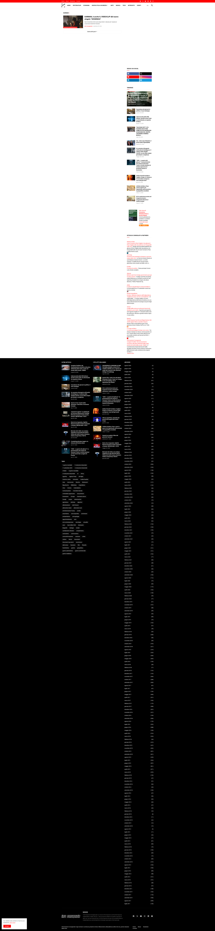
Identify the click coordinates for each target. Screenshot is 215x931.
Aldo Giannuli (142, 210)
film (79, 545)
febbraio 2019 (138, 631)
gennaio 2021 (138, 563)
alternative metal (67, 508)
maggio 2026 (138, 371)
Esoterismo (65, 496)
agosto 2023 (138, 470)
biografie (65, 528)
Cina (64, 488)
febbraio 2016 (138, 739)
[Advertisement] (139, 37)
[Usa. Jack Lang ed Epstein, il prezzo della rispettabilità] (131, 143)
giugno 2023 (138, 476)
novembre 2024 (138, 425)
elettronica (65, 545)
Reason (129, 318)
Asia (64, 482)
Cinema (69, 488)
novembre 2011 (138, 891)
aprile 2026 (138, 374)
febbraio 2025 (138, 416)
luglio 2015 (138, 760)
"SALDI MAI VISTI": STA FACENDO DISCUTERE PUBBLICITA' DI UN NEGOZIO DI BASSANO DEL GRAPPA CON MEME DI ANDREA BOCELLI (143, 131)
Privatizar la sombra (132, 268)
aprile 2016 (138, 733)
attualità (85, 522)
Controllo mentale (77, 490)
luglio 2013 (138, 832)
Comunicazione (67, 490)
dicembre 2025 (138, 386)
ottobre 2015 (138, 751)
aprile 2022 (138, 518)
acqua (70, 499)
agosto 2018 (138, 649)
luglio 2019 (138, 616)
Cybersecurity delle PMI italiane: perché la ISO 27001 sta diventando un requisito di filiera (144, 119)
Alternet (129, 273)
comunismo (66, 533)
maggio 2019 (138, 622)
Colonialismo (77, 488)
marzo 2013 (138, 844)
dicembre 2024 (138, 422)
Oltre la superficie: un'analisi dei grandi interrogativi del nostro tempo (111, 419)
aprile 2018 (138, 661)
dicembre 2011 (138, 888)
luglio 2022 (138, 509)
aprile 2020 (138, 589)
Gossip (64, 499)
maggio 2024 (138, 443)
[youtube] (145, 1)
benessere (81, 525)
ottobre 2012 (138, 859)
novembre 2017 (138, 676)
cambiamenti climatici (68, 530)
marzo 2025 (138, 413)
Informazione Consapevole (134, 340)
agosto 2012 (138, 865)
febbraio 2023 (138, 488)
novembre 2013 (138, 820)
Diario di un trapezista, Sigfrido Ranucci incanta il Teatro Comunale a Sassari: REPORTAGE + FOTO (80, 423)
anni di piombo (75, 513)
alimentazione (66, 505)
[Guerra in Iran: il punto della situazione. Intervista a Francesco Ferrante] (66, 405)
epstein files (77, 5)
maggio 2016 (138, 730)
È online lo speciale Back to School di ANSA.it (138, 286)
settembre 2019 (138, 610)
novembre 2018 (138, 640)
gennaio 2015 (138, 778)
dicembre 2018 (138, 637)
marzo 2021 (138, 557)
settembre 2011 (138, 897)
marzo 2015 (138, 772)
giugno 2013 (138, 835)
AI (77, 473)
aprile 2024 (138, 446)
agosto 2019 (138, 613)
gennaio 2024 (138, 455)
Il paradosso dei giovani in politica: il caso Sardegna (143, 110)
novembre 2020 (138, 569)
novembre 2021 (138, 533)
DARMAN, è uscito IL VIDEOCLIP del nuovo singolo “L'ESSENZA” (101, 18)
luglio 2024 (138, 437)
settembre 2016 (138, 718)
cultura (64, 539)
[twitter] (142, 1)
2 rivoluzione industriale (81, 468)
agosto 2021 (138, 542)
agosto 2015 (138, 757)
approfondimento (67, 519)
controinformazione (68, 536)
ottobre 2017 (138, 679)
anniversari (84, 513)
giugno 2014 (138, 799)
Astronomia (70, 482)
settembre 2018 (138, 646)
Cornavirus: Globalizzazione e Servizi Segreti (144, 213)
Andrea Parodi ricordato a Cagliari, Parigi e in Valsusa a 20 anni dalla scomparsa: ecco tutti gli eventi (144, 178)
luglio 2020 (138, 580)
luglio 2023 (138, 473)
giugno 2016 (138, 727)
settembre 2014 (138, 790)
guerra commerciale (80, 550)
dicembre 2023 (138, 458)
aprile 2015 (138, 769)
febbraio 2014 (138, 811)
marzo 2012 (138, 880)
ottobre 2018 (138, 643)
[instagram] (146, 77)
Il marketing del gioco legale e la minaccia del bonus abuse (79, 442)
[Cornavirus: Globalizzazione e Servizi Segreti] (133, 210)
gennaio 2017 (138, 706)
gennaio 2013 (138, 850)
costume (77, 536)
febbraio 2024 (138, 452)
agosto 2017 (138, 685)
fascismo (73, 545)
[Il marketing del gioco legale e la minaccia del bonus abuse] (66, 443)
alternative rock (78, 508)
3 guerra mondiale (73, 470)
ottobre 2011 (138, 894)
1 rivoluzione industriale (80, 465)
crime (83, 536)
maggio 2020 (138, 586)
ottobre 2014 (138, 787)
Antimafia (75, 479)
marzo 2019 (138, 628)
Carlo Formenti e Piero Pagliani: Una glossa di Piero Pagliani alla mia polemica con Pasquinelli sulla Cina (139, 245)
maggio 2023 (138, 479)
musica (118, 5)
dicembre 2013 (138, 817)
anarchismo (66, 513)
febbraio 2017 (138, 703)
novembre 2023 (138, 461)
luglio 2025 (138, 401)
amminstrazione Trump (69, 510)
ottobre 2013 (138, 823)
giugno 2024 (138, 440)
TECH (124, 5)
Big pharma (66, 485)
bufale (77, 528)
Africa (82, 473)
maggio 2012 (138, 873)
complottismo (80, 530)
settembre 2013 (138, 826)
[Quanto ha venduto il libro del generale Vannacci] (97, 437)
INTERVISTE (131, 5)
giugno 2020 (138, 584)
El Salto (129, 266)
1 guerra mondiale (67, 465)
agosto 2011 (138, 900)
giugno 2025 (138, 404)
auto (64, 525)
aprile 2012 (138, 876)
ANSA (128, 285)
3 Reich (64, 470)
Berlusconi (85, 482)
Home (63, 1)
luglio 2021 (138, 545)
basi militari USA (71, 525)
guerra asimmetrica (68, 550)
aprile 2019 (138, 625)
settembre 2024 (138, 431)
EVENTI (139, 5)
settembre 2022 (138, 503)
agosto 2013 (138, 829)
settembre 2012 (138, 862)
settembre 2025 (138, 395)
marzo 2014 (138, 808)
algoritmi (80, 502)
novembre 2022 (138, 497)
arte (75, 519)
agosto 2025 (138, 398)
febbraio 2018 (138, 667)
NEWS (69, 5)
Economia (86, 5)
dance (70, 539)
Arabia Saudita (84, 479)
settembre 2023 (138, 467)
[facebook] (140, 1)
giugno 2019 (138, 619)
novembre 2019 (138, 604)
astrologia (78, 522)
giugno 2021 (138, 548)
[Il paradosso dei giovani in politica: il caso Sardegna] (131, 111)
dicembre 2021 (138, 530)
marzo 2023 (138, 485)
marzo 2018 (138, 664)
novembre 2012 (138, 856)
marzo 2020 (138, 593)
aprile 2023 (138, 482)
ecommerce (79, 542)
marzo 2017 (138, 700)
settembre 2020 (138, 575)
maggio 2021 (138, 551)
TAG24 (128, 307)
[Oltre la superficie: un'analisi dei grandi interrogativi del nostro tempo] (97, 419)
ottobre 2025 (138, 392)
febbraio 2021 (138, 560)
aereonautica (77, 499)
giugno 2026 (138, 368)
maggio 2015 (138, 766)
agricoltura (65, 502)
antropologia (75, 516)
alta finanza (75, 505)
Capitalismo (82, 485)
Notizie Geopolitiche (132, 293)
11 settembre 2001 (67, 468)
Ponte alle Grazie (143, 222)
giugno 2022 (138, 512)
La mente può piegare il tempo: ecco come (138, 330)
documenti (77, 539)
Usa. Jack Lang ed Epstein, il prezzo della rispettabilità (143, 141)
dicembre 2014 (138, 781)
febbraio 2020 (138, 595)
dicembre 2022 (138, 494)
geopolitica (80, 548)
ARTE (112, 5)
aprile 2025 (138, 410)
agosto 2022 (138, 506)
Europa (73, 496)
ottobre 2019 (138, 607)
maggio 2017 (138, 694)
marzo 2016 (138, 736)
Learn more (12, 922)
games (73, 548)
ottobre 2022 (138, 500)
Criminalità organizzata (69, 493)
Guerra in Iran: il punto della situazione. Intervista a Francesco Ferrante (80, 404)
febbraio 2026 (138, 380)
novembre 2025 (138, 389)
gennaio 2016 (138, 742)
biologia (72, 528)
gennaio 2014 (138, 814)
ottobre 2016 (138, 715)
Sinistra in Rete (131, 241)
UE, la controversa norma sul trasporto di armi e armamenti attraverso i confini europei (143, 199)
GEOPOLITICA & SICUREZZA (99, 5)
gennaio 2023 (138, 491)
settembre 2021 (138, 539)
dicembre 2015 (138, 745)
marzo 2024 (138, 449)
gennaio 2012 (138, 885)
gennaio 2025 (138, 419)
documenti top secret (68, 542)
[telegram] (148, 1)
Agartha (65, 476)
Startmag (129, 255)
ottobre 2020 (138, 572)
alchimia (73, 502)
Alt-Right (81, 476)
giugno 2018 (138, 655)
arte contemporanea (68, 522)
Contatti (78, 1)
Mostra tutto (130, 353)
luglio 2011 (138, 903)
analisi (78, 510)
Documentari (80, 493)
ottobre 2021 (138, 536)
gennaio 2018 (138, 670)
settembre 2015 (138, 754)
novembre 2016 (138, 712)
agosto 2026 (138, 365)
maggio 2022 (138, 515)
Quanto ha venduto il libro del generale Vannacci (110, 436)
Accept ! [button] (7, 926)
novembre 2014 (138, 784)
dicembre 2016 (138, 709)
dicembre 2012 (138, 853)
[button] (147, 5)
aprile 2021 (138, 554)
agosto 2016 (138, 721)
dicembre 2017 (138, 673)
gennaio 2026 (138, 383)
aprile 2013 (138, 841)
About (67, 1)
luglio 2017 (138, 688)
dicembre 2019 (138, 601)
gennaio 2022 (138, 527)
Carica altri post (91, 31)
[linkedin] (150, 1)
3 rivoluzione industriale (69, 473)
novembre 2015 (138, 748)
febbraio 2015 (138, 775)
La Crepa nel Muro (131, 328)
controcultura (74, 533)
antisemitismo (66, 516)
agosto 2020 (138, 578)
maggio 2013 (138, 838)
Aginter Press (72, 476)
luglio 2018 (138, 652)
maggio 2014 (138, 802)
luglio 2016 (138, 724)
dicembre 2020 (138, 566)
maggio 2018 (138, 658)
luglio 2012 (138, 868)
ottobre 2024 (138, 428)
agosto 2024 (138, 434)
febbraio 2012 (138, 882)
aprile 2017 (138, 697)
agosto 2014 (138, 793)
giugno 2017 (138, 691)
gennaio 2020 (138, 598)
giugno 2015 (138, 763)
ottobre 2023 (138, 464)
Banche (78, 482)
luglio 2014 (138, 796)
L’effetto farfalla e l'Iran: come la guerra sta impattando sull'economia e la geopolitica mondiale (143, 188)
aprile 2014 (138, 805)
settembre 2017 (138, 682)
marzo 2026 (138, 377)
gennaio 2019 (138, 634)
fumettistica (66, 548)
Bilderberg (73, 485)
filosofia (84, 545)
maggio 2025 (138, 407)
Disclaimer (72, 1)
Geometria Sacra (81, 496)
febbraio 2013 (138, 847)
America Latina (66, 479)
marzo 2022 (138, 521)
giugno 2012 (138, 871)
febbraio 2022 (138, 524)
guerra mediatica (67, 553)
